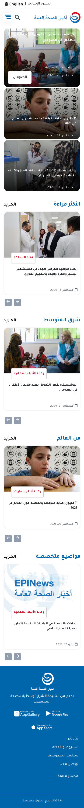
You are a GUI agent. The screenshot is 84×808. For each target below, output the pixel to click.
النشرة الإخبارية (39, 4)
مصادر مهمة (68, 776)
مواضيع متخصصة (58, 557)
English (15, 4)
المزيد (10, 204)
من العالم (68, 439)
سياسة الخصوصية (63, 756)
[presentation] (8, 302)
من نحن (72, 739)
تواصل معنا (69, 764)
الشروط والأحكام (65, 747)
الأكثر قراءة (67, 205)
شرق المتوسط (61, 320)
